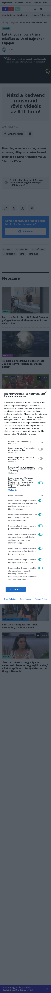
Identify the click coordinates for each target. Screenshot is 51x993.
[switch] (40, 449)
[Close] (45, 394)
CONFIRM (15, 589)
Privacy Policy (41, 599)
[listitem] (25, 443)
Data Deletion (10, 599)
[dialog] (25, 496)
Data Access (25, 599)
